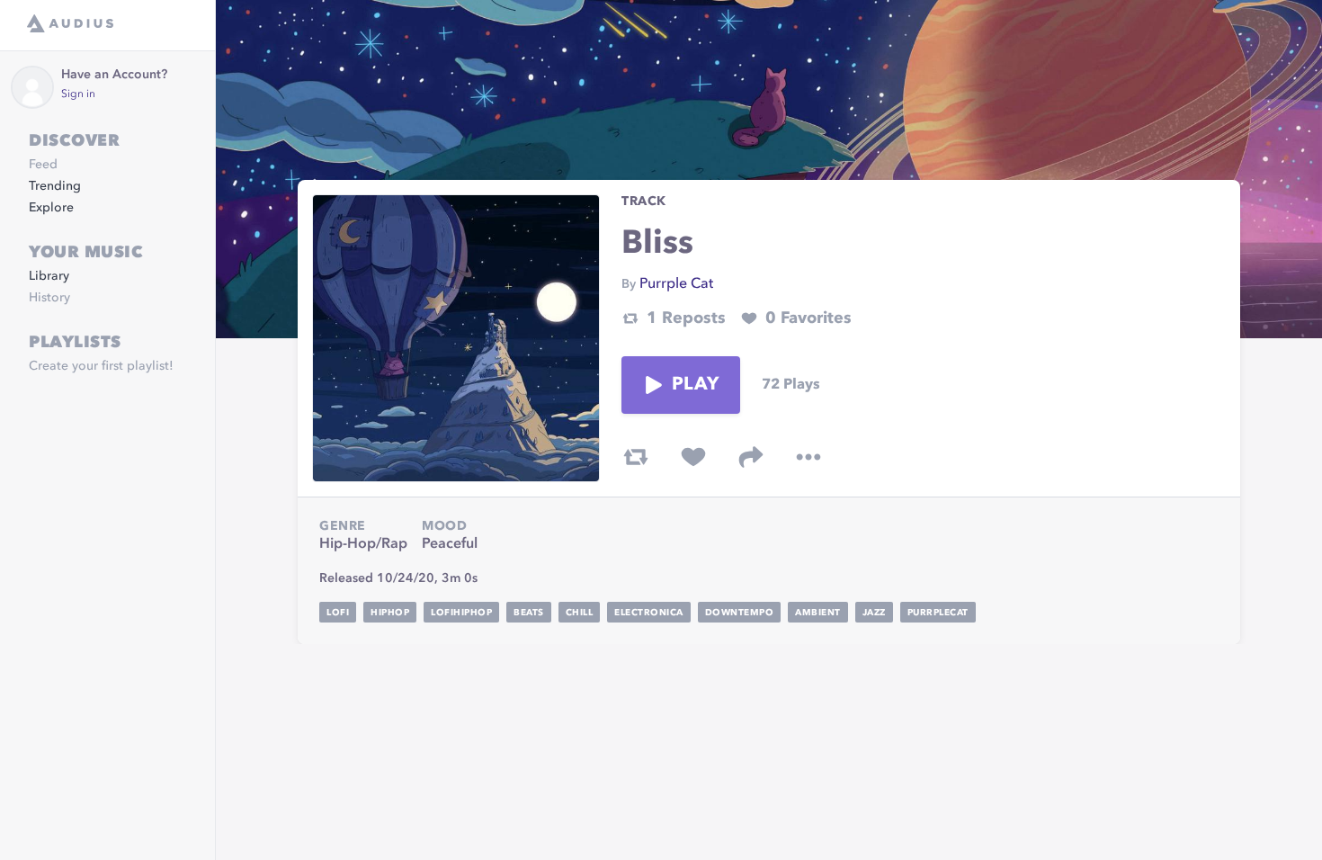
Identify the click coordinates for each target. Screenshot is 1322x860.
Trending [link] (55, 186)
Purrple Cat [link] (676, 284)
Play (695, 385)
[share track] (751, 457)
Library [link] (49, 276)
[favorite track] (693, 457)
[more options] (808, 457)
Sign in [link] (78, 94)
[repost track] (635, 457)
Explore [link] (51, 208)
